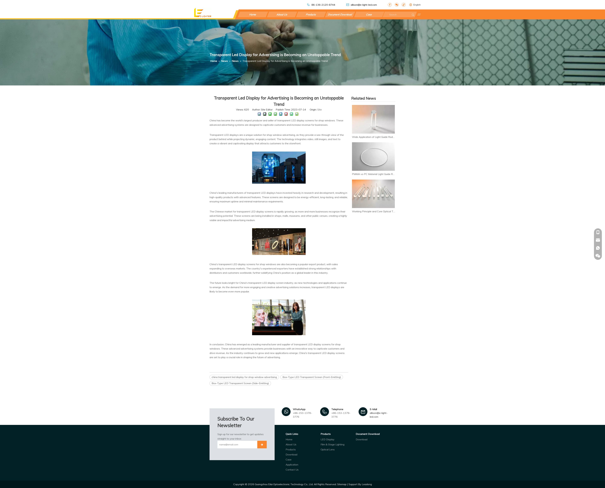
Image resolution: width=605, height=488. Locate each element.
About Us (282, 14)
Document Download (340, 14)
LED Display (327, 439)
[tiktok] (404, 5)
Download (291, 454)
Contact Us (292, 469)
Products (311, 14)
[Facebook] (390, 5)
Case (369, 14)
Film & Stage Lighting (332, 444)
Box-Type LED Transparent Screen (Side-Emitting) (240, 383)
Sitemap (341, 484)
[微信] (397, 5)
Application (292, 464)
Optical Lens (328, 449)
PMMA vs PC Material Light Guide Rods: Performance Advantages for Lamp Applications (373, 174)
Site (319, 109)
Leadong (367, 484)
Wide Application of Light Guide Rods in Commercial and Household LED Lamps (373, 136)
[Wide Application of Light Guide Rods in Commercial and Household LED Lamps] (373, 119)
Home (253, 14)
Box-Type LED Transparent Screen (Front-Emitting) (311, 377)
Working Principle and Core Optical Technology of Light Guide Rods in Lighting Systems (373, 211)
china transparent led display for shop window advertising (244, 377)
